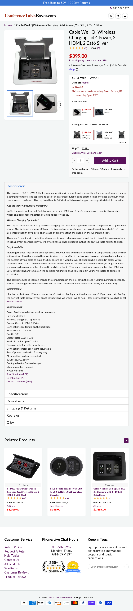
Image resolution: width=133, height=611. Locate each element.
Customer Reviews (16, 572)
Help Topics (11, 555)
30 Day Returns (80, 3)
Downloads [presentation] (15, 401)
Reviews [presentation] (13, 415)
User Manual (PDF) (16, 377)
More (76, 119)
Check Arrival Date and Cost (87, 152)
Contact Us (11, 560)
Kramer (85, 82)
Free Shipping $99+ (55, 3)
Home (8, 25)
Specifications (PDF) (17, 374)
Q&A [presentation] (10, 422)
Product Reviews (15, 577)
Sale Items (11, 568)
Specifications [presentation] (18, 394)
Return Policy (13, 547)
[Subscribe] (124, 567)
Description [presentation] (16, 186)
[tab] (66, 185)
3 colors (23, 485)
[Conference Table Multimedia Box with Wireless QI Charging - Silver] (34, 61)
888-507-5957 (121, 8)
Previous (7, 104)
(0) (95, 48)
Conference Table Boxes (60, 597)
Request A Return (15, 551)
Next (60, 104)
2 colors (109, 485)
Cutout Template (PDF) (19, 381)
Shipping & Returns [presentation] (21, 408)
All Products (12, 564)
